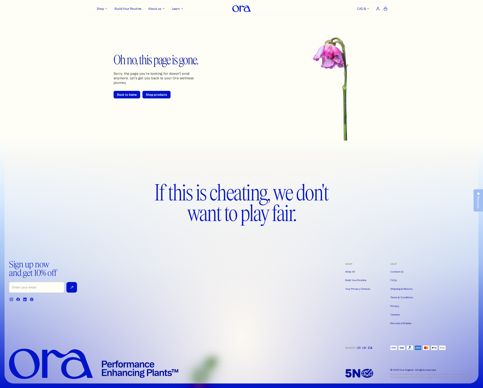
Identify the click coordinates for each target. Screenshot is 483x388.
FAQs (393, 280)
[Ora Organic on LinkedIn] (25, 299)
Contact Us (396, 271)
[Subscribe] (71, 287)
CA (370, 347)
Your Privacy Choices (357, 289)
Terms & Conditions (401, 297)
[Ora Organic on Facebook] (18, 299)
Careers (395, 314)
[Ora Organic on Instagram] (11, 299)
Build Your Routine (355, 280)
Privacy (394, 306)
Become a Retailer (400, 323)
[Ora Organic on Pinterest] (31, 299)
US (359, 347)
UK (364, 347)
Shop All (350, 271)
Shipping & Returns (401, 289)
